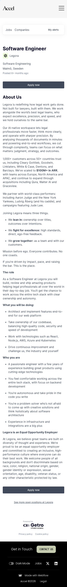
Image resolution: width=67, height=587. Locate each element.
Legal (43, 581)
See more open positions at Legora (33, 502)
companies (22, 29)
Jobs (38, 563)
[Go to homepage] (8, 8)
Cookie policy (41, 534)
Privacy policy (25, 534)
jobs (8, 29)
